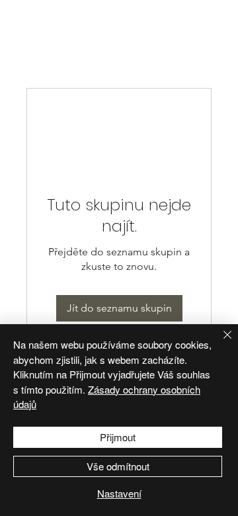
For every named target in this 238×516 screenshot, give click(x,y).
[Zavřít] (219, 343)
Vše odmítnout (118, 466)
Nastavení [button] (119, 493)
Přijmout (118, 437)
